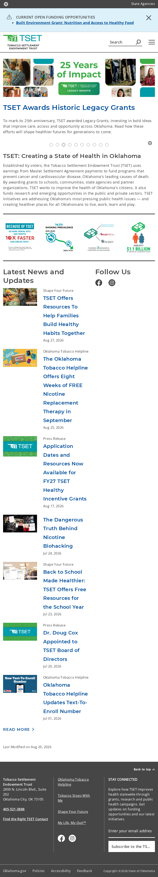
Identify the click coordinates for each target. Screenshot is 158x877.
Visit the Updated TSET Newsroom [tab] (69, 144)
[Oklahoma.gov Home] (6, 4)
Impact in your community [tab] (88, 144)
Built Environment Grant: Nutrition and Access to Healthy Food (75, 22)
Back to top (142, 769)
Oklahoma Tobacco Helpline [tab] (76, 144)
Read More (16, 729)
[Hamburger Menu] (152, 42)
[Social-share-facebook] (61, 838)
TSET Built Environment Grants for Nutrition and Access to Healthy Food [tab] (51, 144)
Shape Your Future (73, 811)
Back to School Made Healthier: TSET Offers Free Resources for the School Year (64, 589)
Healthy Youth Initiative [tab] (82, 144)
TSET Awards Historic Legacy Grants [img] (69, 107)
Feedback (84, 871)
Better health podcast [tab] (94, 144)
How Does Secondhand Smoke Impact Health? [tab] (100, 144)
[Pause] (150, 143)
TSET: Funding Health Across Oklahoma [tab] (57, 144)
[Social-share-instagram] (72, 838)
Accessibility (61, 871)
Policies (39, 871)
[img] (79, 78)
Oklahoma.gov (14, 871)
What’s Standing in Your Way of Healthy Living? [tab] (106, 144)
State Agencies (143, 3)
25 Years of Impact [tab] (63, 144)
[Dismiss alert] (149, 17)
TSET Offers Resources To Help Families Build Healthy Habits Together (64, 315)
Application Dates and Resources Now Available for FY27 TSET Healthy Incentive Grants (65, 472)
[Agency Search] (138, 42)
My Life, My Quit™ (72, 822)
